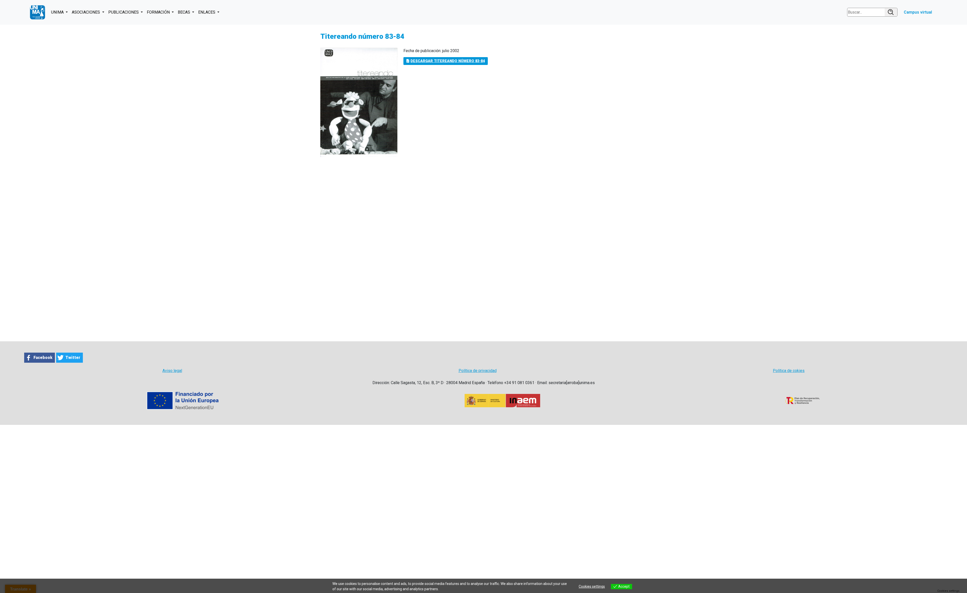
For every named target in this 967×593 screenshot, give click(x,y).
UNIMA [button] (58, 12)
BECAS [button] (184, 12)
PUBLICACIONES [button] (124, 12)
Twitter (72, 357)
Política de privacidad (478, 370)
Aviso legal (172, 370)
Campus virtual (918, 12)
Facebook (42, 357)
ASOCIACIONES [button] (86, 12)
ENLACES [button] (207, 12)
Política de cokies (789, 370)
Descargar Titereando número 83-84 (447, 61)
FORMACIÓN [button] (159, 12)
